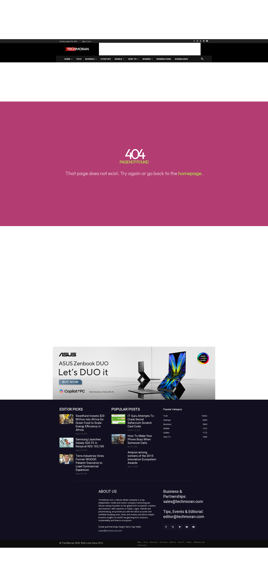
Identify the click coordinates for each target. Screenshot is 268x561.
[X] (200, 41)
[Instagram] (197, 41)
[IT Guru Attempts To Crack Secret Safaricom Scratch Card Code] (118, 419)
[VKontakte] (186, 527)
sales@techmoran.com (110, 530)
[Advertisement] (84, 19)
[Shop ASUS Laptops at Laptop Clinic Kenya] (134, 373)
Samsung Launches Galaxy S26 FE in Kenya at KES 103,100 (90, 443)
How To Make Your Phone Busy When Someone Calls (140, 439)
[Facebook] (194, 41)
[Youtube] (207, 41)
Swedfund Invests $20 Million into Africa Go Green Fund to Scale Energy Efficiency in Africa (90, 423)
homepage (189, 173)
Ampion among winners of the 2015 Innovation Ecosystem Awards (142, 458)
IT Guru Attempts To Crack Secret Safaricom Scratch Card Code (141, 421)
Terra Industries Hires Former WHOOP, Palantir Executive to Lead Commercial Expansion (90, 463)
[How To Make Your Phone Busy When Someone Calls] (118, 439)
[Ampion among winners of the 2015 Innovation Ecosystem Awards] (118, 455)
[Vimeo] (203, 41)
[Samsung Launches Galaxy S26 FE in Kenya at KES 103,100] (66, 442)
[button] (202, 59)
